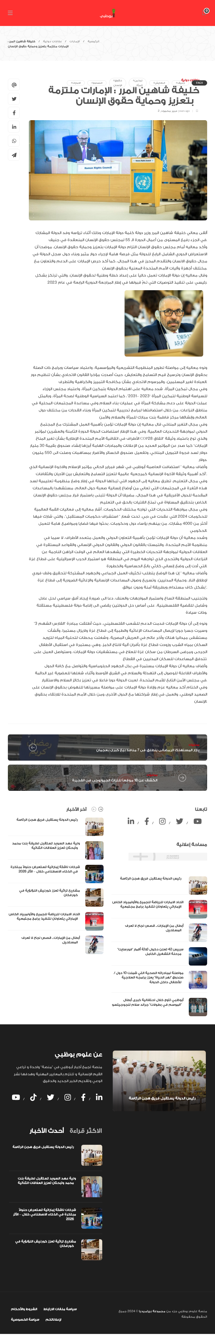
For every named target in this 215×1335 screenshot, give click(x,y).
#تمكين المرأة (137, 83)
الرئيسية (93, 41)
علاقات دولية (52, 41)
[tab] (46, 1131)
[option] (56, 886)
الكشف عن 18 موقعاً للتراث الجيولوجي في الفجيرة (114, 780)
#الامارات (75, 83)
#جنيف (180, 83)
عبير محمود (169, 111)
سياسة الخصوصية (25, 1319)
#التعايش (159, 83)
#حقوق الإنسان (117, 83)
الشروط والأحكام (24, 1309)
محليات (194, 744)
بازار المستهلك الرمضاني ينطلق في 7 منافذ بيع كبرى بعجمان (147, 750)
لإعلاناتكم (53, 1319)
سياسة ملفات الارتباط (60, 1309)
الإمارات (74, 41)
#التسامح (97, 83)
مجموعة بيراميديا (151, 1311)
